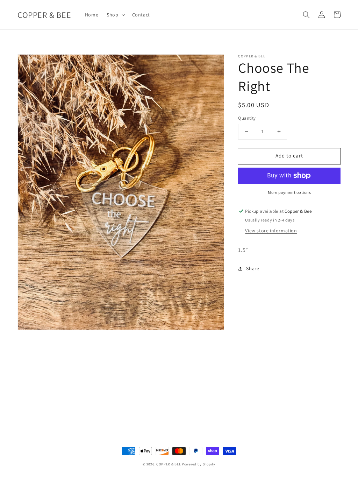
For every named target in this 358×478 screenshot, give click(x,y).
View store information (271, 230)
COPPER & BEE (168, 464)
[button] (115, 14)
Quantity (247, 118)
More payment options (289, 192)
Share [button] (252, 268)
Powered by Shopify (198, 464)
